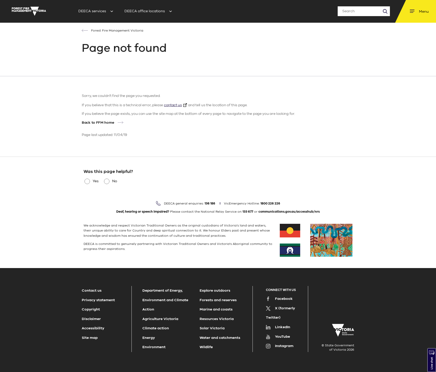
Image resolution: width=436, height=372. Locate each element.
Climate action (155, 328)
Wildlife (206, 347)
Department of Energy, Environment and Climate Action (165, 300)
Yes (96, 181)
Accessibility (93, 328)
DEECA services (92, 11)
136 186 (210, 203)
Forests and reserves (218, 300)
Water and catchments (220, 337)
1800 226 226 (270, 203)
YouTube (282, 336)
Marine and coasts (216, 309)
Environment (154, 347)
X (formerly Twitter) (280, 313)
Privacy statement (98, 300)
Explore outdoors (215, 290)
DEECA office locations (144, 11)
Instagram (284, 345)
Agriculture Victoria (160, 318)
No (114, 181)
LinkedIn (282, 327)
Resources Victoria (217, 318)
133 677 (248, 211)
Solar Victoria (212, 328)
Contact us (92, 290)
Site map (90, 337)
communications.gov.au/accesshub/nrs (289, 211)
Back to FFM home (98, 122)
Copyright (91, 309)
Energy (148, 337)
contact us (173, 105)
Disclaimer (91, 318)
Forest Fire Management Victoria (116, 30)
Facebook (284, 298)
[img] (29, 11)
